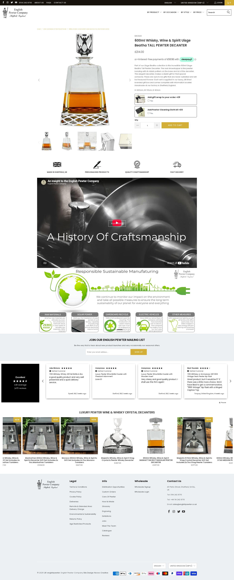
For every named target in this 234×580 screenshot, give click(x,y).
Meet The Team (109, 526)
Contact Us (60, 2)
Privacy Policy (75, 492)
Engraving (106, 511)
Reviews (105, 535)
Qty (136, 120)
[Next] (130, 80)
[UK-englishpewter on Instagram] (7, 2)
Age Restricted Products (80, 524)
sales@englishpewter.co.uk (185, 504)
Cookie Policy (75, 496)
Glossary (106, 506)
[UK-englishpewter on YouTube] (16, 2)
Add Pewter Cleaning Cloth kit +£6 (165, 109)
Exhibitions (106, 516)
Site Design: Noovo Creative (95, 572)
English (169, 3)
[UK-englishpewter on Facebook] (3, 2)
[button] (154, 12)
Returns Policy (76, 519)
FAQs (48, 2)
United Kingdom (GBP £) (193, 3)
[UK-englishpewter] (15, 12)
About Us (39, 2)
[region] (136, 381)
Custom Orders (109, 492)
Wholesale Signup (143, 487)
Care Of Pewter (109, 496)
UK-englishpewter (52, 572)
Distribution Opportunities (113, 487)
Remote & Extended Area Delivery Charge (81, 507)
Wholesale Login (142, 492)
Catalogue (107, 530)
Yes (151, 100)
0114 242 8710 (25, 2)
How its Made (108, 501)
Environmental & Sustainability (83, 514)
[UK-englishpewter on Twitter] (12, 2)
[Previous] (39, 80)
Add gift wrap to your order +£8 (164, 97)
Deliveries (74, 501)
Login (219, 2)
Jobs (104, 521)
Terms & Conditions (78, 487)
